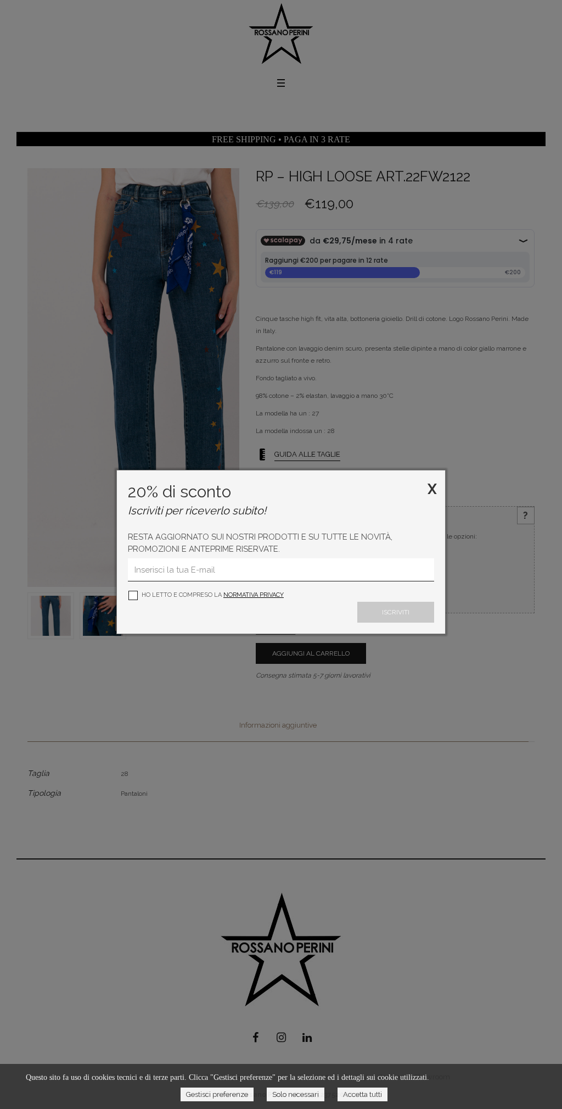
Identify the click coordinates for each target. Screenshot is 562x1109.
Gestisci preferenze (217, 1094)
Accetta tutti (362, 1094)
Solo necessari (295, 1094)
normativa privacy (253, 594)
